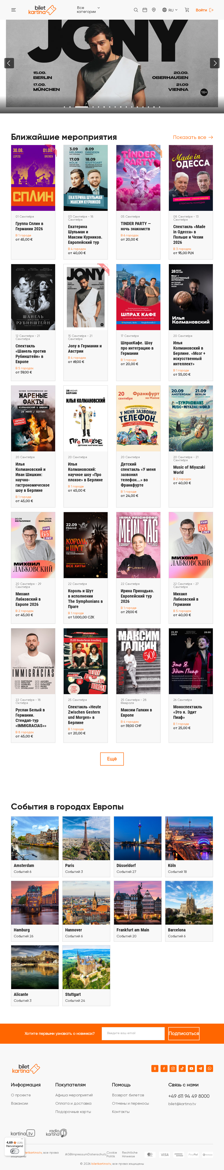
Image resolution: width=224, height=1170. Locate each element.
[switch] (14, 1151)
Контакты (121, 1112)
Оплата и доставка (73, 1104)
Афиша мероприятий (74, 1095)
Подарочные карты (73, 1112)
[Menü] (22, 1139)
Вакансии (19, 1104)
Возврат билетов (128, 1095)
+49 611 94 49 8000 (189, 1096)
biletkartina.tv (32, 1152)
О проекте (21, 1095)
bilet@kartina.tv (182, 1104)
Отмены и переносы (130, 1104)
